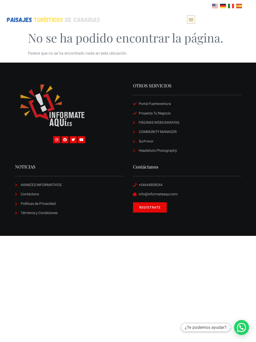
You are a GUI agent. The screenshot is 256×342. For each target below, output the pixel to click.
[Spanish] (239, 6)
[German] (223, 6)
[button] (191, 20)
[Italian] (231, 6)
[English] (215, 6)
